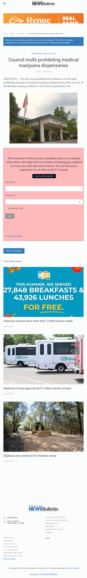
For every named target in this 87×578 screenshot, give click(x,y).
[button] (4, 3)
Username (10, 182)
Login (47, 538)
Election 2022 (9, 559)
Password (10, 195)
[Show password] (79, 201)
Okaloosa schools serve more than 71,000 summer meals (38, 321)
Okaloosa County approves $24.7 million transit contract (37, 388)
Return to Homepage (14, 251)
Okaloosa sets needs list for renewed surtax (29, 455)
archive (49, 71)
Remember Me (15, 208)
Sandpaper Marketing (48, 574)
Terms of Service (72, 568)
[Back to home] (43, 3)
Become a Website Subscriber (44, 176)
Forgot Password (13, 236)
